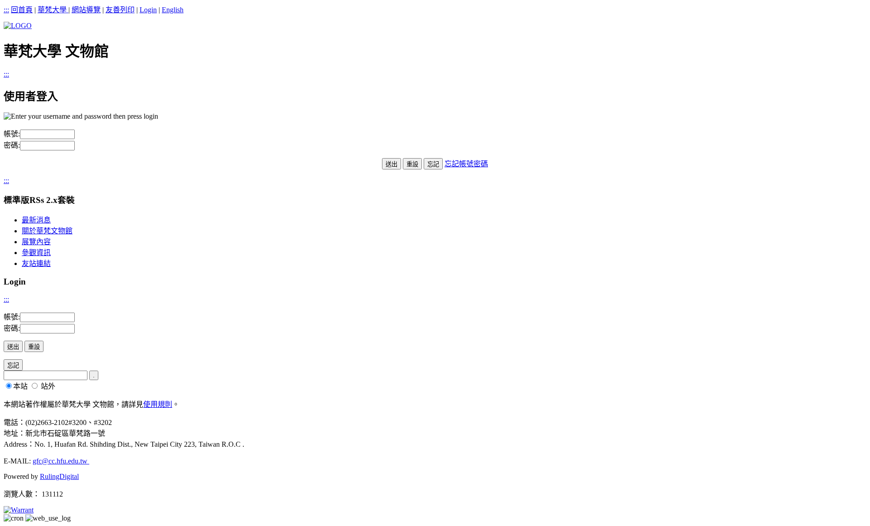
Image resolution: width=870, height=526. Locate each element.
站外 (48, 386)
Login (148, 10)
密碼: (12, 145)
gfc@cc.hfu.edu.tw (61, 461)
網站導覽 (86, 10)
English (173, 10)
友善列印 (120, 10)
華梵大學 (53, 10)
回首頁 (22, 10)
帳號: (12, 134)
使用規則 (157, 404)
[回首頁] (18, 25)
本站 (20, 386)
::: (6, 10)
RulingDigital (59, 476)
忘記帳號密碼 (466, 164)
